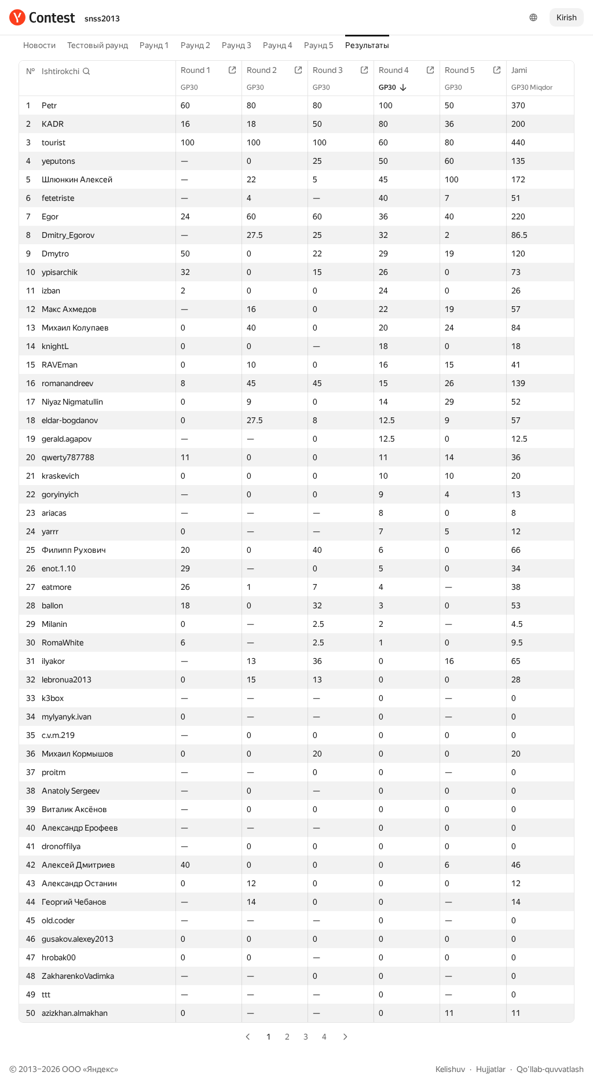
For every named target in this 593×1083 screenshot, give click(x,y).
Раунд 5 (319, 45)
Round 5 (460, 70)
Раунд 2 (195, 45)
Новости (39, 45)
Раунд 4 (277, 45)
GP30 (189, 87)
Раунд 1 (154, 45)
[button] (66, 71)
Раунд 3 (236, 45)
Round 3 (328, 70)
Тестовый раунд (97, 45)
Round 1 (196, 70)
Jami (519, 70)
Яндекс (100, 1069)
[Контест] (42, 17)
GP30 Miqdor (531, 87)
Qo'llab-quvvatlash (550, 1069)
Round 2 (262, 70)
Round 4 (394, 70)
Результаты (367, 45)
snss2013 (102, 18)
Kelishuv (450, 1069)
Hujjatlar (491, 1069)
